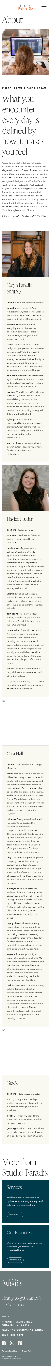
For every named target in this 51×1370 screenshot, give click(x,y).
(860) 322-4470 (13, 1335)
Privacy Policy (27, 1351)
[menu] (45, 8)
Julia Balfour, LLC (11, 1356)
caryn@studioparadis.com (23, 1330)
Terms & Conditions (9, 1351)
